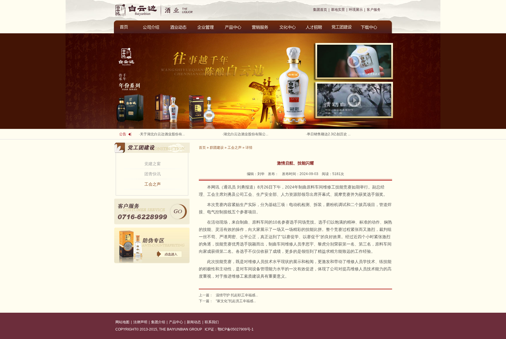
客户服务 (374, 10)
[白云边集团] (137, 9)
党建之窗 (152, 163)
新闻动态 (194, 322)
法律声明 (140, 322)
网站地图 (122, 322)
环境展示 (356, 10)
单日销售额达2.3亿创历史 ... (329, 134)
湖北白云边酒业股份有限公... (245, 134)
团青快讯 (152, 174)
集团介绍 (158, 322)
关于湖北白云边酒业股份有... (162, 134)
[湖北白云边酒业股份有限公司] (183, 9)
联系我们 (212, 322)
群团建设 (217, 148)
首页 (202, 148)
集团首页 (320, 10)
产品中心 (176, 322)
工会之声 (152, 184)
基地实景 (338, 10)
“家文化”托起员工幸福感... (236, 301)
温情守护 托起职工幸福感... (237, 295)
